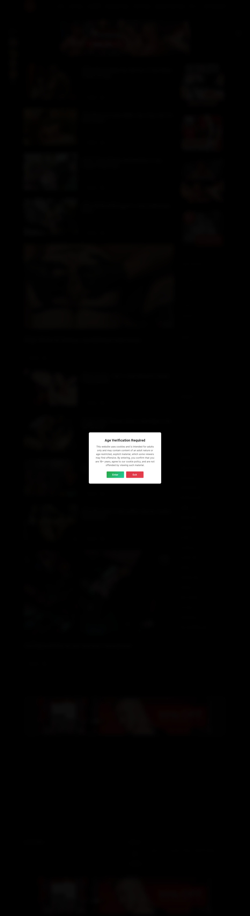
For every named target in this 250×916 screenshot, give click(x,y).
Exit (135, 474)
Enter (115, 474)
